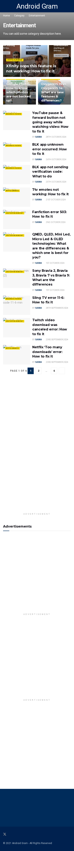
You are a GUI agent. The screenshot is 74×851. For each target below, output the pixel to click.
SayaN (38, 137)
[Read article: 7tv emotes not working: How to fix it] (16, 197)
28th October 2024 (55, 137)
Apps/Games (14, 60)
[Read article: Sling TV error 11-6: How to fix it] (16, 305)
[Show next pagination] (62, 371)
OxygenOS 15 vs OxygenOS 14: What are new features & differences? (53, 92)
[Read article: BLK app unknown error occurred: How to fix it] (16, 152)
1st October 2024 (55, 263)
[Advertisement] (37, 574)
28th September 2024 (56, 308)
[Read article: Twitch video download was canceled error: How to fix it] (16, 327)
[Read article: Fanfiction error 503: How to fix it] (16, 219)
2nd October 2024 (55, 222)
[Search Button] (69, 6)
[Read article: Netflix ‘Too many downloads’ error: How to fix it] (16, 354)
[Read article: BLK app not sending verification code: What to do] (16, 174)
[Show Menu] (5, 6)
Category (19, 15)
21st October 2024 (55, 200)
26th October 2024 (55, 159)
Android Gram (37, 6)
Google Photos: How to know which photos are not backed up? (18, 92)
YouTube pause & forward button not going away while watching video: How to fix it (50, 122)
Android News (13, 114)
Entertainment (37, 15)
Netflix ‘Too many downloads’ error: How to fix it (47, 351)
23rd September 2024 (56, 339)
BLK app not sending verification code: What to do (50, 171)
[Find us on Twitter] (4, 834)
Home (6, 15)
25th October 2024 (55, 182)
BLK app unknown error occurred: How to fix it (49, 149)
